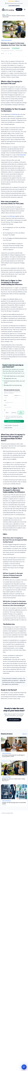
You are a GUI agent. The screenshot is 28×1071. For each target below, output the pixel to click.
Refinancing (14, 412)
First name (6, 395)
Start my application (14, 719)
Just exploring (21, 412)
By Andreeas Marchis (5, 48)
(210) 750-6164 (8, 427)
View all (24, 733)
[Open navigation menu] (24, 9)
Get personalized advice (14, 421)
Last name (18, 395)
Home (3, 14)
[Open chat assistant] (24, 1067)
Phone (5, 405)
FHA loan (14, 114)
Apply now (19, 9)
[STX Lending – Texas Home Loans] (8, 9)
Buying (7, 412)
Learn (7, 14)
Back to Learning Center (7, 813)
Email (5, 400)
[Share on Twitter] (8, 54)
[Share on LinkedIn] (11, 54)
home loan (23, 155)
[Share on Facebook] (6, 54)
